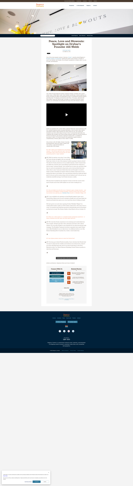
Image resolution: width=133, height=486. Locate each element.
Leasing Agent (73, 321)
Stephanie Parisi (66, 50)
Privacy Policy (5, 475)
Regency (89, 5)
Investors (59, 318)
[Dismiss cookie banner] (48, 472)
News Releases (82, 35)
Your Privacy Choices (28, 481)
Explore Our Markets (56, 276)
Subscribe (66, 287)
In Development (80, 5)
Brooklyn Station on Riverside (53, 58)
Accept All (36, 481)
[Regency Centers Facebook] (60, 331)
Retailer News (90, 35)
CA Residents (66, 299)
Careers (54, 318)
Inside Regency (74, 35)
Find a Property (61, 321)
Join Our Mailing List (56, 273)
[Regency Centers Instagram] (69, 331)
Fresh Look (68, 318)
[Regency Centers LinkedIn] (73, 331)
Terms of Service (65, 350)
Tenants (74, 318)
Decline (45, 481)
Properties (71, 5)
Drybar (70, 57)
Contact (95, 5)
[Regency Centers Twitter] (64, 331)
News (63, 318)
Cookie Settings (80, 350)
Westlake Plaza (66, 192)
